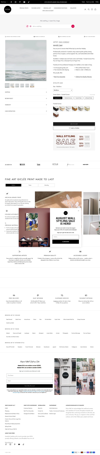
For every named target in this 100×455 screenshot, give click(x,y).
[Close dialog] (78, 211)
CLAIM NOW (65, 241)
